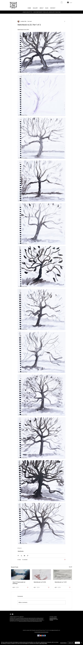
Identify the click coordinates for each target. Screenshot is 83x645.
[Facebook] (12, 614)
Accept (77, 642)
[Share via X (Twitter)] (21, 555)
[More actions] (64, 21)
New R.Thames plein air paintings (19, 582)
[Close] (81, 643)
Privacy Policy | (42, 630)
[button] (62, 2)
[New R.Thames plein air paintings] (20, 574)
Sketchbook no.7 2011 (61, 582)
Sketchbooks (20, 551)
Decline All (71, 642)
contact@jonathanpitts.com (55, 630)
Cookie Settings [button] (63, 642)
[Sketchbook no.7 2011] (62, 574)
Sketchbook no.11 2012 (40, 582)
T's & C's (47, 630)
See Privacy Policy (43, 643)
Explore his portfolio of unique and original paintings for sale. (30, 621)
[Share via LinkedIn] (24, 555)
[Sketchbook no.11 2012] (41, 574)
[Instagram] (10, 614)
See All (70, 566)
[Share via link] (27, 555)
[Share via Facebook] (18, 555)
